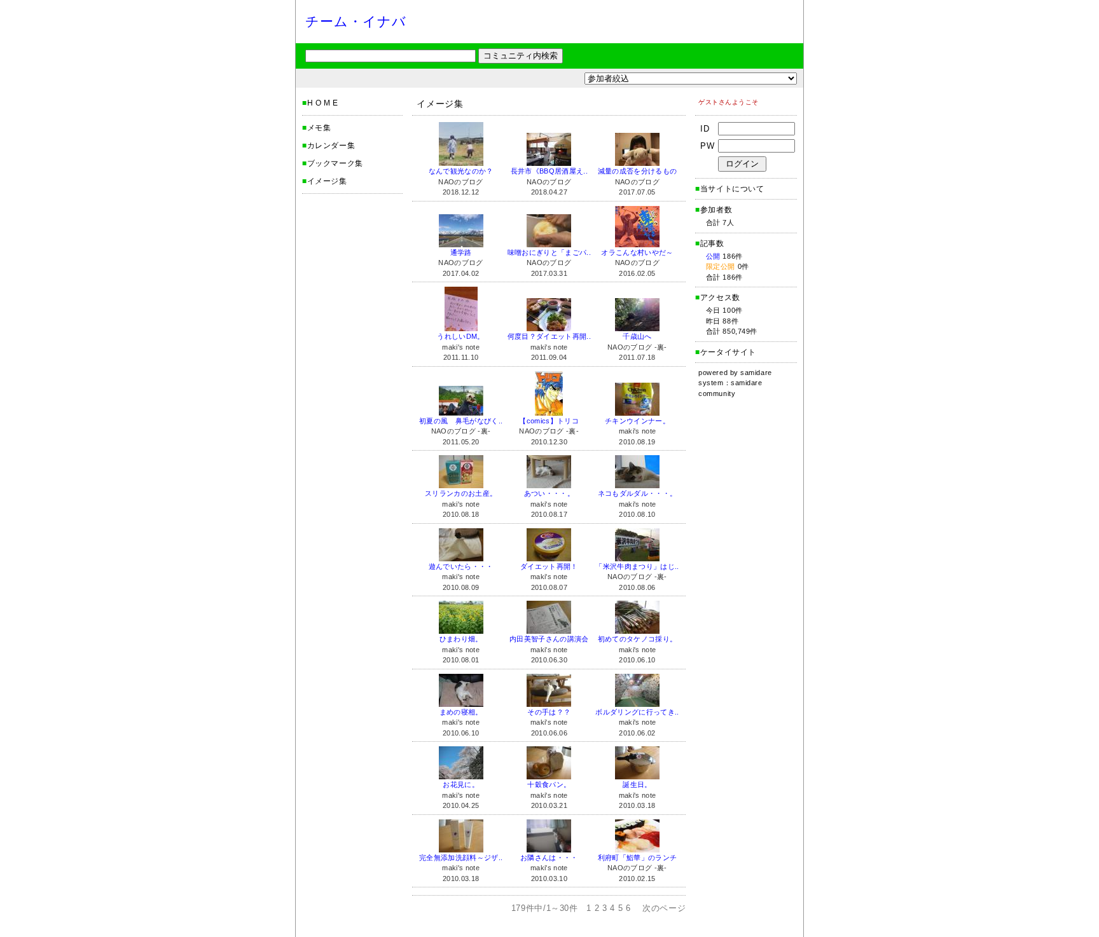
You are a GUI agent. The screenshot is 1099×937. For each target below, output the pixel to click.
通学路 (461, 252)
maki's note (461, 347)
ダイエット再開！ (549, 566)
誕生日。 (637, 784)
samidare (755, 372)
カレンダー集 (331, 145)
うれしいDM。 (460, 336)
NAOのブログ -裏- (637, 347)
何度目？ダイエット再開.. (549, 336)
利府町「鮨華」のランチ (637, 857)
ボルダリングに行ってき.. (637, 712)
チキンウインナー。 (637, 421)
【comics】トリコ (549, 421)
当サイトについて (732, 188)
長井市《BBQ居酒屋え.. (549, 171)
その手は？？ (548, 712)
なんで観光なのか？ (461, 171)
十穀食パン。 (548, 784)
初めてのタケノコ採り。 (637, 639)
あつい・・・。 (549, 493)
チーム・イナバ (355, 21)
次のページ (664, 908)
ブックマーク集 (335, 163)
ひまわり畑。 (461, 639)
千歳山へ (637, 336)
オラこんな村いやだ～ (637, 252)
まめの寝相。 (461, 712)
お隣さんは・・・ (549, 857)
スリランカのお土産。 (461, 493)
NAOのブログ (460, 182)
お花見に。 (461, 784)
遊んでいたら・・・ (461, 566)
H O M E (322, 103)
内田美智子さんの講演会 (549, 639)
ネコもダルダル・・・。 (637, 493)
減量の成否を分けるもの (637, 171)
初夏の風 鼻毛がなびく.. (460, 421)
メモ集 (319, 127)
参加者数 (713, 209)
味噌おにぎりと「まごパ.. (549, 252)
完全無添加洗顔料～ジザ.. (460, 857)
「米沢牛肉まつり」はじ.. (637, 566)
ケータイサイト (728, 352)
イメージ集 (327, 181)
